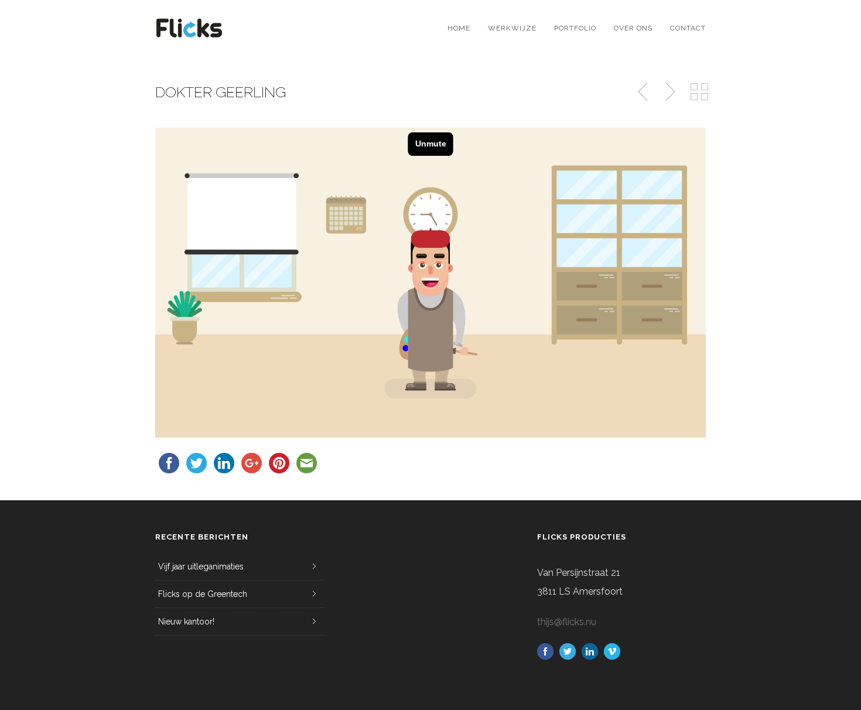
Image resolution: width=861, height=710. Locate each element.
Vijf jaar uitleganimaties (201, 566)
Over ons (633, 28)
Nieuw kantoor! (186, 621)
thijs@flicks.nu (566, 621)
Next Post (669, 92)
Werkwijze (512, 28)
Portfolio (575, 28)
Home (458, 28)
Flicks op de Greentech (202, 594)
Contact (688, 28)
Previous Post (643, 92)
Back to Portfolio (699, 92)
